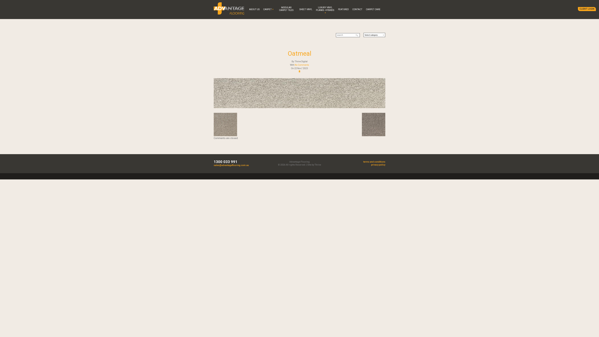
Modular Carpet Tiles (286, 8)
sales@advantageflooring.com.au (231, 165)
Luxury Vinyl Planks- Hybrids (325, 8)
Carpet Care (373, 9)
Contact (357, 9)
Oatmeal (299, 53)
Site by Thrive (314, 165)
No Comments (302, 65)
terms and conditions (374, 162)
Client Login (587, 9)
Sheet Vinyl (305, 9)
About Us (254, 9)
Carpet (267, 9)
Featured (343, 9)
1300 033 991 (225, 162)
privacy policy (378, 165)
